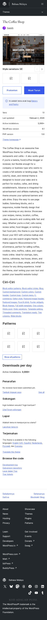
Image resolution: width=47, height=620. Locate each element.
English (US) (18, 443)
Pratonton (12, 90)
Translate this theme (11, 452)
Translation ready (29, 312)
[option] (9, 333)
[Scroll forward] (42, 69)
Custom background (11, 292)
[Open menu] (43, 4)
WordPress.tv (10, 545)
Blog (41, 288)
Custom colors (27, 292)
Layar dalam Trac (10, 471)
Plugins (28, 518)
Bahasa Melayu (16, 580)
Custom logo (15, 295)
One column (38, 305)
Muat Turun (34, 90)
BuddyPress (10, 568)
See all (41, 392)
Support (6, 536)
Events (28, 536)
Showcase (30, 509)
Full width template (23, 305)
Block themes (8, 305)
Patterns (29, 523)
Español (27, 443)
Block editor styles (30, 288)
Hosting (6, 518)
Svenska (18, 446)
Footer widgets (36, 302)
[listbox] (23, 340)
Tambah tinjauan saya (12, 392)
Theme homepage (11, 139)
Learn (5, 531)
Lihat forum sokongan (12, 409)
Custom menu (28, 295)
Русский (6, 446)
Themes (6, 12)
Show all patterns (12, 357)
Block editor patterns (12, 288)
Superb (10, 28)
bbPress (8, 563)
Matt (6, 559)
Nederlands (37, 443)
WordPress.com (11, 554)
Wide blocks (16, 316)
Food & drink (23, 302)
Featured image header (34, 299)
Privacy (6, 523)
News (5, 513)
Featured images (10, 302)
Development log (10, 465)
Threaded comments (12, 312)
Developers (8, 541)
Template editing (35, 309)
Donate (30, 541)
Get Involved (31, 531)
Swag (29, 545)
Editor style (18, 299)
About (5, 509)
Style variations (20, 309)
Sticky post (7, 309)
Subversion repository (12, 468)
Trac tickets (8, 474)
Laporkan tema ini (10, 427)
